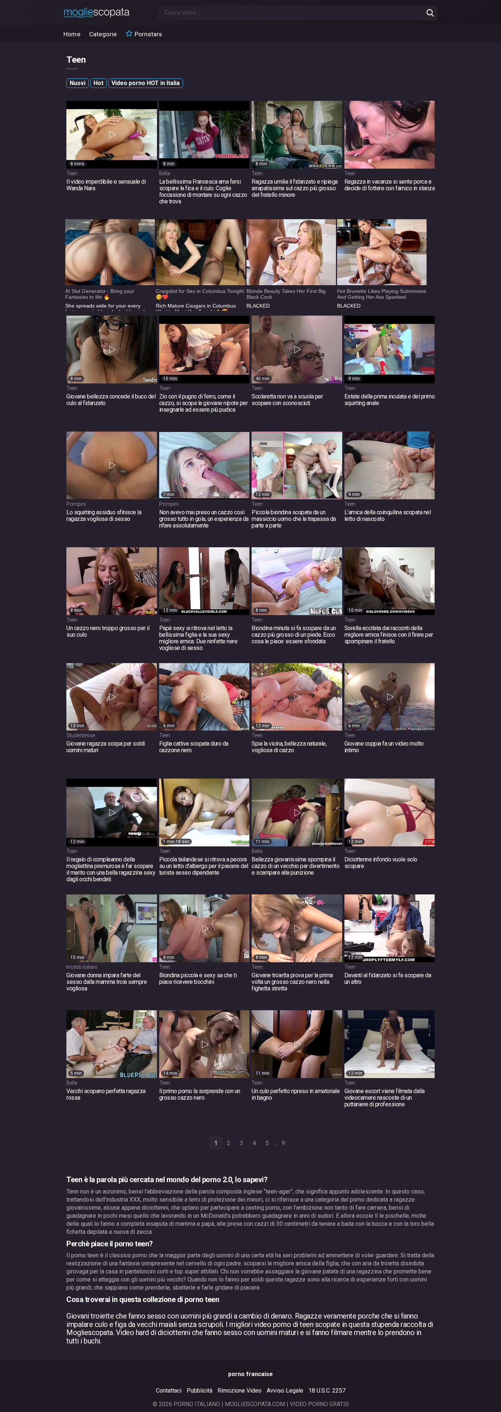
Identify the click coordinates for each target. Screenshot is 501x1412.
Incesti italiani (81, 967)
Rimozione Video (239, 1390)
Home (71, 34)
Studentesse (80, 735)
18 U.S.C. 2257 (326, 1390)
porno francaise (250, 1374)
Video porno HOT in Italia (145, 83)
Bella (164, 173)
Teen (71, 173)
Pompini (76, 504)
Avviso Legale (285, 1390)
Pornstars (147, 34)
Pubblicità (199, 1390)
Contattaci (169, 1390)
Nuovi (77, 83)
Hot (98, 83)
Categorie (103, 34)
